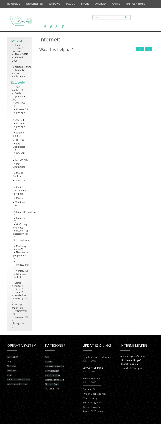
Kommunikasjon (21, 240)
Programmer (21, 311)
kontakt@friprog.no (131, 368)
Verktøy (20, 271)
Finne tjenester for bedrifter (18, 48)
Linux (17, 292)
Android (19, 120)
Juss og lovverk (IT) (94, 407)
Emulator (21, 218)
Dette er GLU (90, 389)
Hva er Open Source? (94, 393)
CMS (18, 187)
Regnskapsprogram (21, 67)
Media (19, 198)
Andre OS (20, 103)
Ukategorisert (19, 323)
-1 (148, 49)
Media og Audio (52, 384)
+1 (140, 49)
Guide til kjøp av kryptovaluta (18, 73)
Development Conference (97, 357)
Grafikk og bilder (52, 375)
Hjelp (17, 289)
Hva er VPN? (21, 54)
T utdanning (90, 398)
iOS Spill (20, 153)
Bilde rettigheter (92, 402)
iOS (17, 140)
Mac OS (19, 160)
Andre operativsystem (17, 384)
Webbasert (20, 180)
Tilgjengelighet (21, 265)
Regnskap (19, 317)
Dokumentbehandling (24, 212)
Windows (20, 202)
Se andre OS (52, 388)
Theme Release (91, 378)
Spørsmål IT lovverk (94, 411)
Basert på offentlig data (18, 379)
